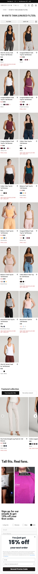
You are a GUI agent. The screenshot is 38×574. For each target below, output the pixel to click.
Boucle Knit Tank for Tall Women (26, 320)
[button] (25, 485)
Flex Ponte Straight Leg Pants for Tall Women (11, 440)
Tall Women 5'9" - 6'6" (25, 1)
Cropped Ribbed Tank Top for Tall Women (26, 53)
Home (5, 9)
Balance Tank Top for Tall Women (26, 187)
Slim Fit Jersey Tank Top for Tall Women (6, 53)
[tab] (10, 393)
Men (26, 525)
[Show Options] (33, 564)
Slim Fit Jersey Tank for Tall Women (6, 365)
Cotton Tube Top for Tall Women (26, 142)
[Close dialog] (35, 537)
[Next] (35, 416)
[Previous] (2, 416)
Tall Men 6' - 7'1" (11, 1)
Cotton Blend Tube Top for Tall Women (27, 275)
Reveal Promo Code (19, 569)
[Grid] (36, 22)
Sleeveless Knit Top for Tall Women (7, 320)
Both (34, 525)
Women (17, 525)
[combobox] (18, 564)
